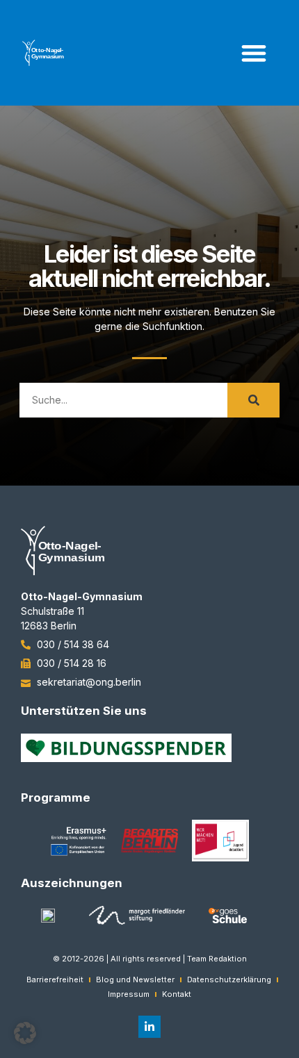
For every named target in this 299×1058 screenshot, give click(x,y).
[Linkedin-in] (149, 1027)
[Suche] (253, 400)
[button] (25, 1033)
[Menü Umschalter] (254, 53)
